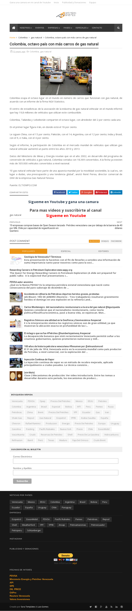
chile (90, 429)
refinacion (17, 440)
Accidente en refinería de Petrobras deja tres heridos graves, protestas (61, 294)
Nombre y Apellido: (22, 468)
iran (107, 412)
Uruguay (115, 423)
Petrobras (17, 412)
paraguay (66, 507)
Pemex (99, 406)
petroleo (102, 401)
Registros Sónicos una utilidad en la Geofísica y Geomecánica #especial (62, 320)
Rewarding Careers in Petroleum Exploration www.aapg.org (41, 270)
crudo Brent (99, 440)
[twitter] (91, 607)
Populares (28, 251)
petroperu (17, 530)
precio (80, 429)
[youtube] (106, 607)
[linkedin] (117, 607)
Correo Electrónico (22, 456)
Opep (42, 401)
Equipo (92, 2)
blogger (94, 241)
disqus (105, 241)
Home (12, 37)
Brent (40, 412)
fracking (30, 429)
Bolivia (68, 406)
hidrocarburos (111, 434)
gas (98, 412)
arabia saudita (88, 417)
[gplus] (101, 607)
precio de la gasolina (88, 434)
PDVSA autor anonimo (21, 282)
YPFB (73, 417)
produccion (51, 423)
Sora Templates (28, 606)
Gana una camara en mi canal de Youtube (30, 2)
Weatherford (28, 524)
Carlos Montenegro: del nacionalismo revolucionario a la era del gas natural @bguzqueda (72, 307)
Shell (70, 434)
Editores (104, 251)
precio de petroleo (84, 423)
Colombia (23, 37)
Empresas (53, 28)
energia (66, 423)
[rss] (111, 607)
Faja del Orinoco (80, 440)
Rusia (110, 406)
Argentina (31, 406)
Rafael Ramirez (33, 423)
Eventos (39, 28)
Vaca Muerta (18, 434)
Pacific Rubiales (47, 429)
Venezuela (17, 401)
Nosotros (25, 28)
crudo (33, 434)
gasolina (16, 429)
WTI (79, 406)
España (104, 417)
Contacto (97, 28)
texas (51, 440)
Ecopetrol (61, 417)
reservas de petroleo (51, 434)
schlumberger (34, 530)
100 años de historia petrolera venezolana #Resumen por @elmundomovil (63, 346)
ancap (62, 524)
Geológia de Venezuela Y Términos (42, 257)
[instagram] (122, 607)
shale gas (17, 417)
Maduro (63, 440)
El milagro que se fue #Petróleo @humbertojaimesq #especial (57, 333)
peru (88, 406)
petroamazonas (78, 524)
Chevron (16, 423)
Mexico (79, 401)
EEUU (90, 401)
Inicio (56, 2)
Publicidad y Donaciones (74, 2)
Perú (40, 440)
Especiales (81, 28)
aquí (74, 563)
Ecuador (86, 412)
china (30, 412)
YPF (75, 412)
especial (56, 406)
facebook (116, 241)
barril (30, 440)
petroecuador (98, 524)
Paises (67, 28)
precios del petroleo (60, 401)
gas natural (36, 37)
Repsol (30, 417)
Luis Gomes (43, 606)
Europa (101, 423)
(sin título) (29, 372)
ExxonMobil (103, 429)
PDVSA (31, 401)
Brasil (44, 406)
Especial (66, 251)
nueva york (65, 429)
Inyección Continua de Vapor (39, 359)
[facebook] (96, 607)
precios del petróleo (58, 412)
